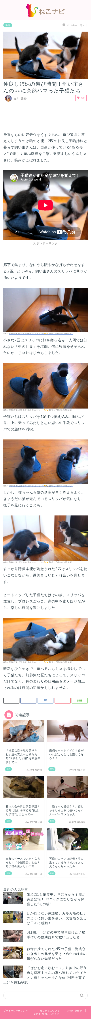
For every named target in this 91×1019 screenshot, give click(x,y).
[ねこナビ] (45, 15)
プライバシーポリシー (16, 1010)
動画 (8, 25)
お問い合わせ (74, 1010)
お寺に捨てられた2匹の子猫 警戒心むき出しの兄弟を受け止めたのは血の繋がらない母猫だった (57, 954)
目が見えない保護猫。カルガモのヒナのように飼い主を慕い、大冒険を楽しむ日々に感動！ (57, 918)
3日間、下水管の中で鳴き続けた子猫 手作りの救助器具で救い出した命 (58, 934)
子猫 (82, 97)
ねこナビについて (50, 1010)
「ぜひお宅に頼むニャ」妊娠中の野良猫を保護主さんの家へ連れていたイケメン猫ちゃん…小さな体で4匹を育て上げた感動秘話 (45, 975)
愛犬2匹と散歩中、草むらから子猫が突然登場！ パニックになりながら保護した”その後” (56, 899)
